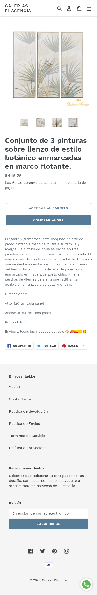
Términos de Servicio (27, 436)
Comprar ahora (48, 220)
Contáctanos (20, 399)
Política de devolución (28, 411)
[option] (24, 122)
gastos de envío (25, 183)
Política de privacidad (28, 448)
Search (15, 387)
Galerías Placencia (18, 8)
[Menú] (89, 8)
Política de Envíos (24, 423)
